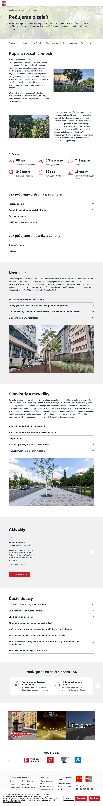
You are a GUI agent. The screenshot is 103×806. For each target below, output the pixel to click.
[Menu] (99, 3)
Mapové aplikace (28, 781)
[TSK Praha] (4, 3)
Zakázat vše (81, 798)
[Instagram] (81, 788)
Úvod (11, 10)
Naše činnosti (19, 10)
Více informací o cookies (12, 802)
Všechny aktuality (19, 575)
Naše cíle (37, 43)
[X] (84, 788)
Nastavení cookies (64, 783)
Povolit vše (94, 798)
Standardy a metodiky (55, 43)
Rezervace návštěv (47, 790)
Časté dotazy (87, 43)
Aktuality (73, 43)
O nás (12, 781)
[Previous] (8, 760)
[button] (51, 204)
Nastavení (68, 798)
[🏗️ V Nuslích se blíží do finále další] (22, 725)
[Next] (92, 552)
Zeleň (12, 538)
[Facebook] (77, 788)
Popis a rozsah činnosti (19, 43)
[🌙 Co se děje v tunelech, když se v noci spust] (51, 725)
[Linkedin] (88, 788)
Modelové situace (28, 787)
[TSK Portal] (92, 788)
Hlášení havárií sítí (46, 786)
